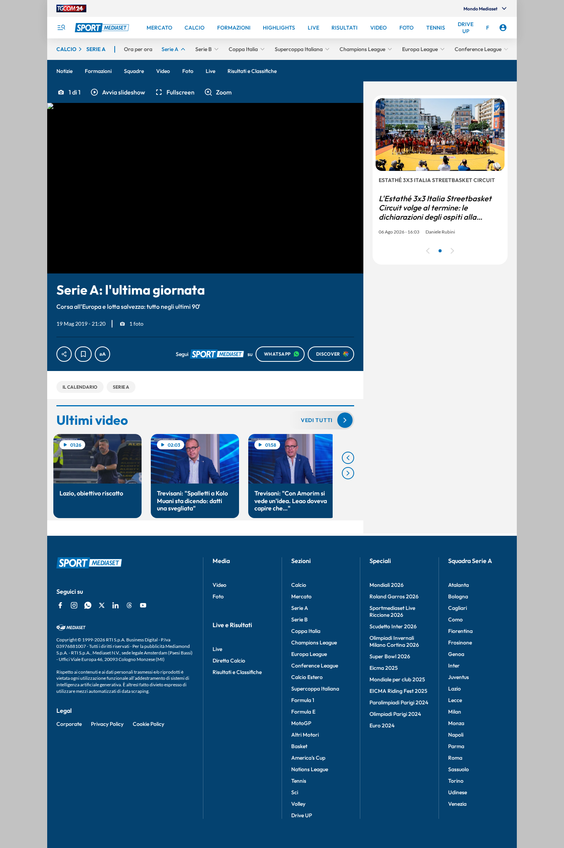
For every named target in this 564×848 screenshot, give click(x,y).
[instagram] (74, 605)
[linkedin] (115, 605)
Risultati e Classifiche (237, 672)
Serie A (299, 608)
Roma (455, 757)
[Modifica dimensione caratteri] (102, 354)
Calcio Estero (307, 677)
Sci (294, 792)
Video (219, 584)
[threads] (129, 605)
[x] (102, 605)
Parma (456, 746)
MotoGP (301, 723)
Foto (218, 596)
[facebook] (60, 605)
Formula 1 (302, 700)
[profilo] (503, 27)
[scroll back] (348, 458)
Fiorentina (460, 631)
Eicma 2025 (383, 667)
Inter (454, 665)
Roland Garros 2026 (394, 596)
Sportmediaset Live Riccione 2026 (392, 611)
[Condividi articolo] (64, 354)
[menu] (61, 27)
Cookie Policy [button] (148, 723)
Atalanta (458, 584)
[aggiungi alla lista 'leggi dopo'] (83, 354)
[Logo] (103, 27)
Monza (456, 723)
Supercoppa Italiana (315, 688)
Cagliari (457, 608)
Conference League (314, 665)
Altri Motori (305, 734)
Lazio (454, 688)
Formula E (303, 711)
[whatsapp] (88, 605)
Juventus (458, 677)
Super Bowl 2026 (389, 656)
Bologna (458, 596)
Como (455, 619)
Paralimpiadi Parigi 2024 (398, 702)
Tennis (298, 780)
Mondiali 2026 (386, 584)
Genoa (456, 654)
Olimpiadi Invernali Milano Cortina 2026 (394, 641)
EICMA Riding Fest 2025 (398, 690)
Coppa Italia (305, 631)
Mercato (301, 596)
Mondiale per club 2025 (397, 679)
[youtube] (143, 605)
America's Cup (308, 757)
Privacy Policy (107, 723)
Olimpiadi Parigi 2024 (395, 714)
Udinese (457, 792)
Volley (298, 803)
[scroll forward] (348, 473)
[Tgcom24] (71, 8)
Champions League (314, 642)
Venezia (457, 803)
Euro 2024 (381, 725)
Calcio (298, 584)
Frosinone (460, 642)
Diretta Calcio (229, 660)
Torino (455, 780)
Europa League (309, 654)
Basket (299, 746)
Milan (454, 711)
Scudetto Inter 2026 (393, 626)
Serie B (299, 619)
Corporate (69, 723)
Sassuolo (458, 769)
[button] (117, 92)
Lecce (455, 700)
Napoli (455, 734)
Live (217, 649)
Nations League (309, 769)
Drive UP (301, 815)
